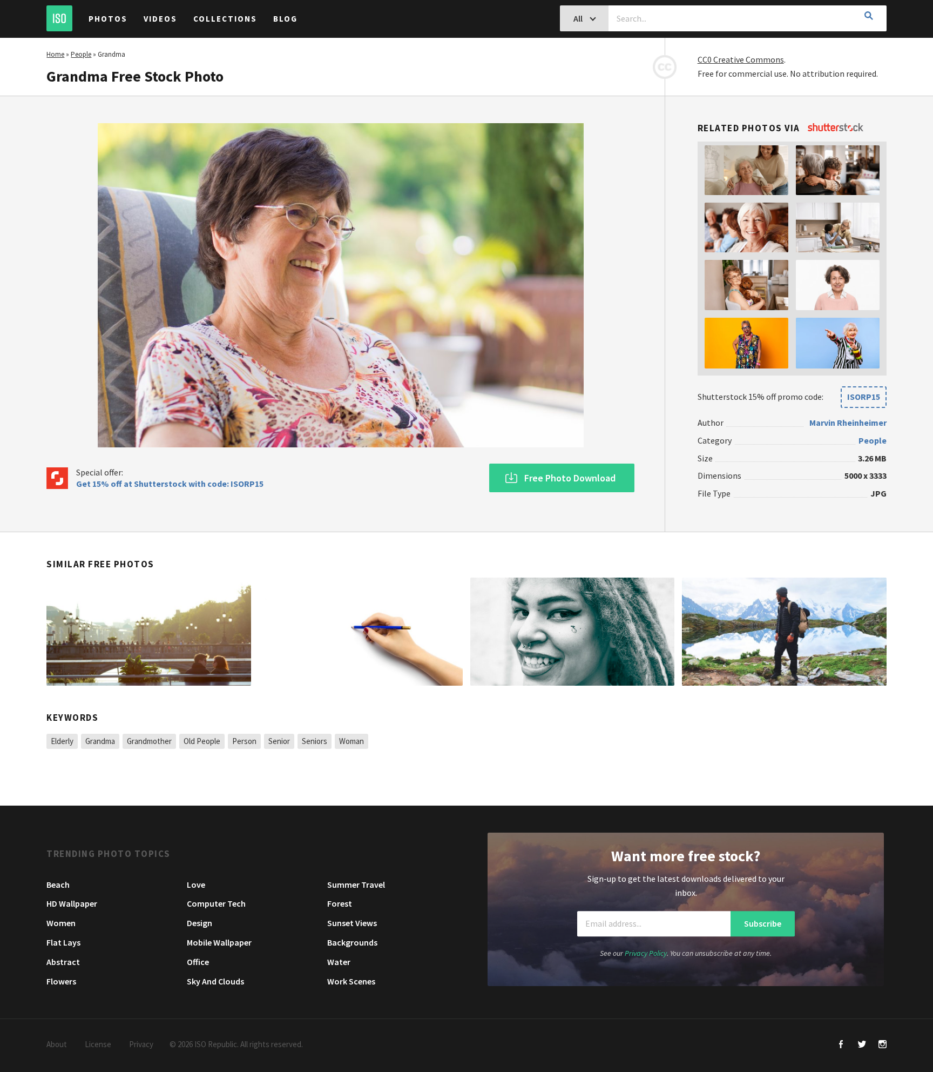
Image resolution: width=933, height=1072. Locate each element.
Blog (285, 19)
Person (244, 741)
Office (198, 961)
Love (196, 884)
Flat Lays (63, 942)
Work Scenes (351, 981)
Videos (160, 19)
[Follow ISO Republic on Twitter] (862, 1045)
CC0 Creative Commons (741, 59)
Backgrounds (352, 942)
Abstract (63, 961)
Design (199, 922)
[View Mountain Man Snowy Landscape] (784, 632)
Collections (225, 19)
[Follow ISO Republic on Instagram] (882, 1045)
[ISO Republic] (59, 18)
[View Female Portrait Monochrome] (572, 632)
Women (61, 922)
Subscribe (762, 923)
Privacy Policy (646, 953)
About (56, 1044)
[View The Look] (148, 632)
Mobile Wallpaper (219, 942)
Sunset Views (352, 922)
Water (338, 961)
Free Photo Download (570, 478)
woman (351, 741)
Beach (58, 884)
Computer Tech (216, 903)
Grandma (100, 741)
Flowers (61, 981)
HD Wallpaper (71, 903)
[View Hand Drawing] (361, 632)
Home (55, 54)
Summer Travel (356, 884)
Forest (339, 903)
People (81, 54)
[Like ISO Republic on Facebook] (841, 1045)
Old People (202, 741)
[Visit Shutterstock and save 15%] (835, 128)
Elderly (62, 741)
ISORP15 (863, 396)
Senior (279, 741)
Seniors (314, 741)
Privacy (141, 1044)
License (98, 1044)
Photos (108, 19)
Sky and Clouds (215, 981)
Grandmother (149, 741)
